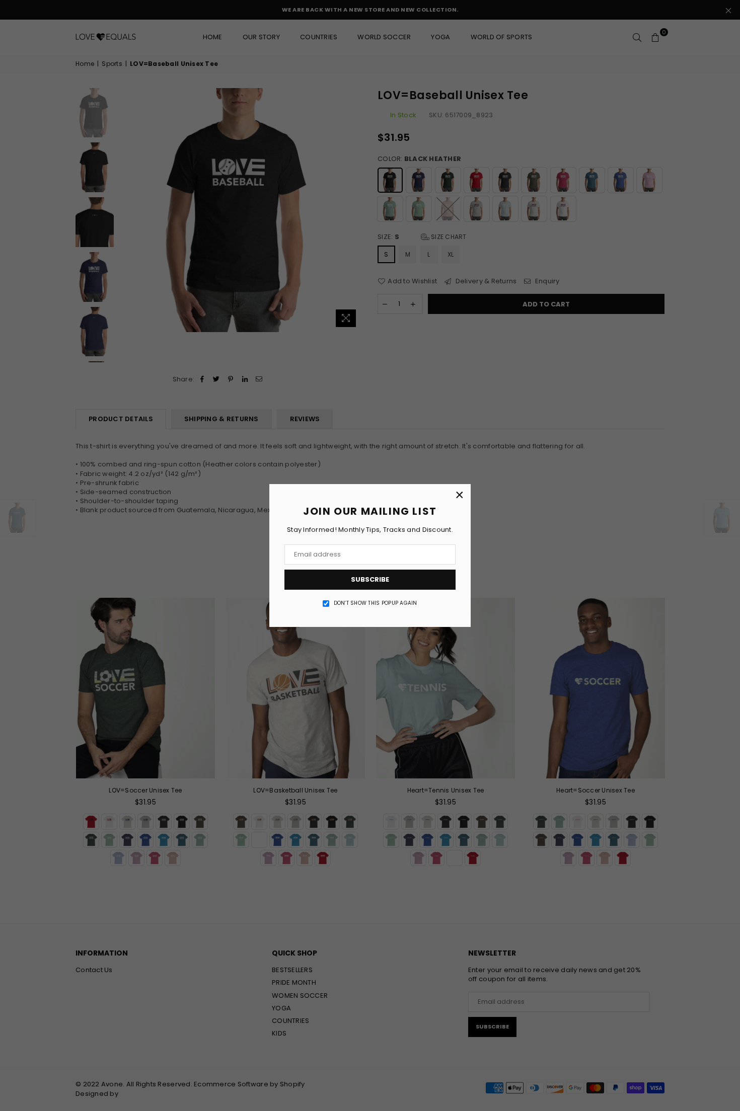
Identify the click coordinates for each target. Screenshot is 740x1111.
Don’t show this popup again (375, 603)
